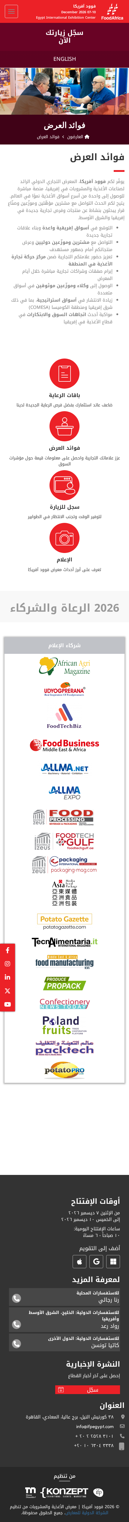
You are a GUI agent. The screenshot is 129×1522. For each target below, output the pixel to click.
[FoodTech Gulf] (64, 841)
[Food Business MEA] (64, 745)
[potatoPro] (65, 1070)
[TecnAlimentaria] (65, 942)
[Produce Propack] (65, 983)
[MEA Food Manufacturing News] (64, 962)
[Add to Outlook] (113, 1261)
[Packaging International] (64, 864)
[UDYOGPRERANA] (65, 689)
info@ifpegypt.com (95, 1426)
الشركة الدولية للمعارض (86, 1513)
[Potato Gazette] (64, 921)
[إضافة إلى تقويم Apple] (79, 1261)
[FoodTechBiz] (64, 715)
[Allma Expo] (64, 793)
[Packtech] (65, 1047)
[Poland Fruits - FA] (64, 1025)
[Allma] (65, 769)
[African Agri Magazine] (64, 666)
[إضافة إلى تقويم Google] (96, 1261)
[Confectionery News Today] (65, 1003)
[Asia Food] (64, 892)
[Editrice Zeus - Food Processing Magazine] (64, 817)
